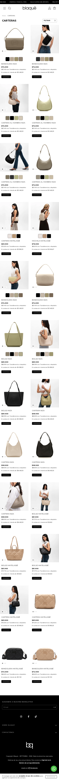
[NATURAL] (10, 236)
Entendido (51, 777)
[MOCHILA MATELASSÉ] (40, 236)
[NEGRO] (12, 118)
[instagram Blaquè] (21, 716)
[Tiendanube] (29, 768)
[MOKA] (7, 118)
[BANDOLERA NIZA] (7, 59)
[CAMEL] (14, 236)
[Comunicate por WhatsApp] (54, 769)
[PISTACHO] (16, 118)
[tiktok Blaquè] (35, 716)
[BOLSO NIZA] (7, 354)
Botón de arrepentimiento (29, 763)
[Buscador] (9, 9)
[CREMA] (21, 118)
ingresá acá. (46, 760)
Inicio (4, 16)
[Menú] (4, 9)
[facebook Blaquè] (28, 716)
